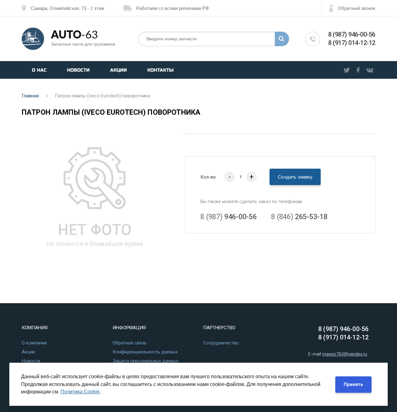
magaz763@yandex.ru (344, 354)
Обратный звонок (356, 8)
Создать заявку (295, 177)
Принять (353, 384)
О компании (34, 343)
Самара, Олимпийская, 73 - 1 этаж (67, 8)
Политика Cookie (80, 391)
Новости (78, 70)
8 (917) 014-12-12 (351, 43)
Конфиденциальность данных (145, 352)
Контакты (160, 70)
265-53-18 (299, 217)
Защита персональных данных (145, 361)
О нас (39, 70)
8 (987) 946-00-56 (351, 34)
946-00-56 (228, 217)
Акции (118, 70)
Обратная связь (130, 343)
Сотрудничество (221, 343)
